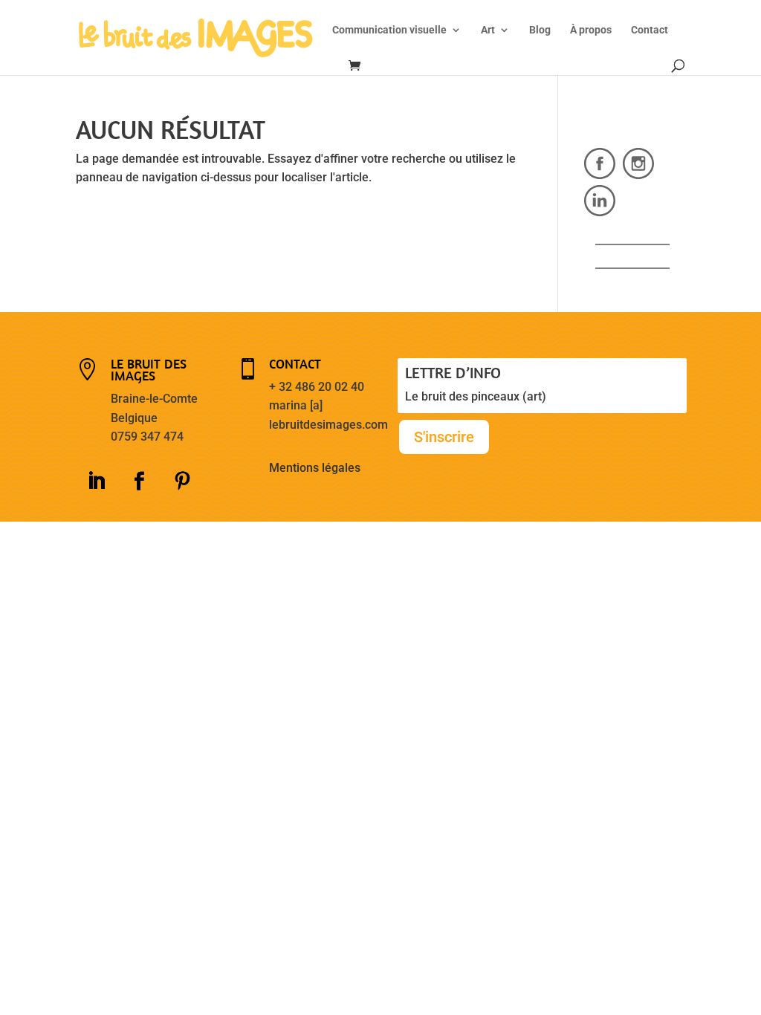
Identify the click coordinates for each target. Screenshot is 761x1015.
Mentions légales (314, 468)
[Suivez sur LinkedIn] (96, 481)
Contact (649, 30)
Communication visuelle (389, 30)
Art (488, 30)
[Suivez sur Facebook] (139, 481)
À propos (591, 30)
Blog (540, 30)
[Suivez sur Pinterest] (182, 481)
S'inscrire (444, 437)
